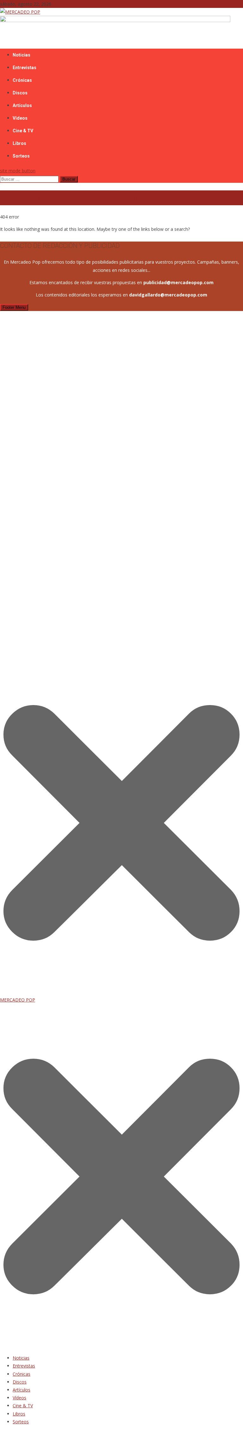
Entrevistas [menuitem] (24, 1366)
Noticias (21, 54)
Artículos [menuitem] (21, 1390)
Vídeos (20, 118)
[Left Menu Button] (121, 1346)
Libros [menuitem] (19, 1414)
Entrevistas (24, 67)
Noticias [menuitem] (21, 1358)
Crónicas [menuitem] (21, 1374)
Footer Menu (14, 307)
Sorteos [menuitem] (21, 1422)
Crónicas (22, 80)
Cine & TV (23, 130)
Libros (19, 143)
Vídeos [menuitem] (19, 1398)
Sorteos (21, 156)
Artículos (22, 105)
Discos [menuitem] (20, 1382)
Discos (20, 92)
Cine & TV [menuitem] (23, 1406)
